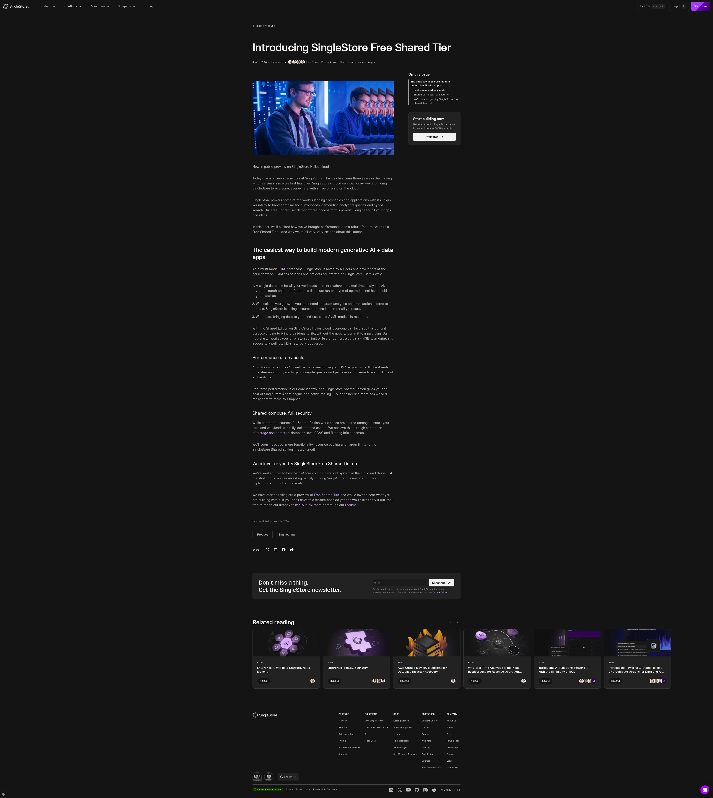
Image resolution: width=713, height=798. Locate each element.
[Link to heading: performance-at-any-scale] (250, 357)
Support (342, 754)
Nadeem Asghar (367, 62)
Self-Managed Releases (405, 754)
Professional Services (349, 747)
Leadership (452, 747)
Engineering (287, 534)
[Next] (457, 622)
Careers (450, 754)
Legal (449, 760)
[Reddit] (434, 790)
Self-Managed (400, 747)
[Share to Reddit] (291, 549)
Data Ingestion (345, 734)
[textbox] (400, 582)
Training (426, 747)
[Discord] (425, 790)
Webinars (426, 740)
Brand (450, 727)
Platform (342, 720)
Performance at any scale (429, 90)
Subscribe (439, 583)
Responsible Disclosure (325, 789)
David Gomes (348, 62)
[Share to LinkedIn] (275, 549)
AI (366, 734)
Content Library (430, 720)
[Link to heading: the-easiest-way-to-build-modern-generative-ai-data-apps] (250, 249)
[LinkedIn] (391, 790)
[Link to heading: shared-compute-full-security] (250, 413)
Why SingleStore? (374, 720)
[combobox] (288, 777)
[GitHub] (417, 790)
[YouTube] (408, 790)
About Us (451, 720)
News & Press (453, 740)
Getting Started (401, 720)
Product (270, 26)
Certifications (428, 754)
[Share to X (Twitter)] (267, 549)
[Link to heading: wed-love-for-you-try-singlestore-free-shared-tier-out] (250, 463)
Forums (425, 727)
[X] (400, 790)
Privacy (289, 789)
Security (342, 727)
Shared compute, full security (431, 94)
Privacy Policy (440, 592)
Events (425, 734)
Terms (299, 789)
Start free (700, 6)
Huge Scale (370, 740)
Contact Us (452, 767)
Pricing (342, 740)
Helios (396, 734)
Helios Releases (401, 740)
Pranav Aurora (329, 62)
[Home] (16, 6)
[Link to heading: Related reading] (250, 622)
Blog (259, 26)
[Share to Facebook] (283, 549)
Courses (426, 760)
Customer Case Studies (377, 727)
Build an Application (403, 727)
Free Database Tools (432, 767)
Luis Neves (312, 62)
